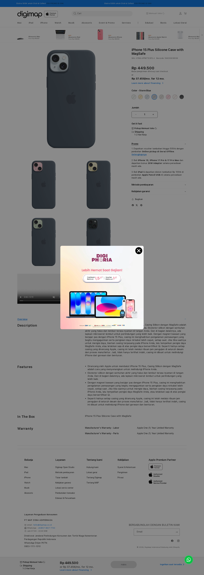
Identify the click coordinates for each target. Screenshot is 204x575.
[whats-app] (189, 560)
